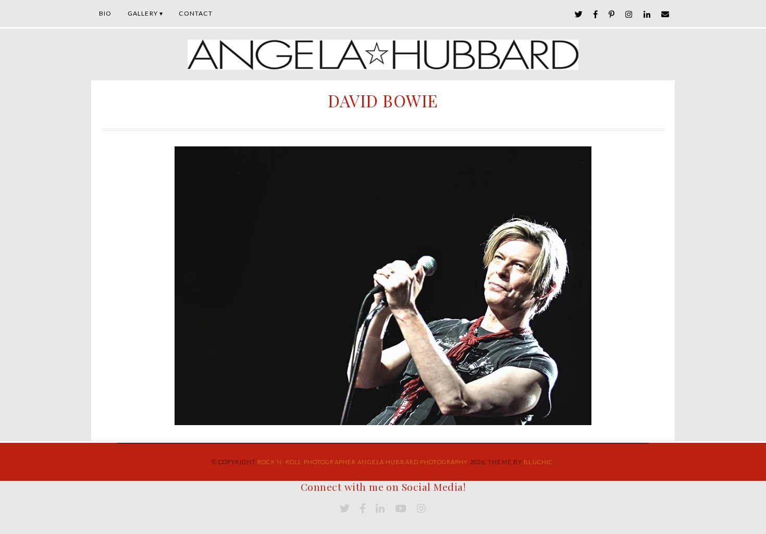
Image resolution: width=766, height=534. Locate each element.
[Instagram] (629, 14)
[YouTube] (400, 509)
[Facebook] (596, 14)
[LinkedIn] (647, 14)
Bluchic (538, 461)
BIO (105, 13)
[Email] (665, 14)
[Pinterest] (612, 14)
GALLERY (143, 13)
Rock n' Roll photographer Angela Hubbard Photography (362, 461)
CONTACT (195, 13)
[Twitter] (579, 14)
